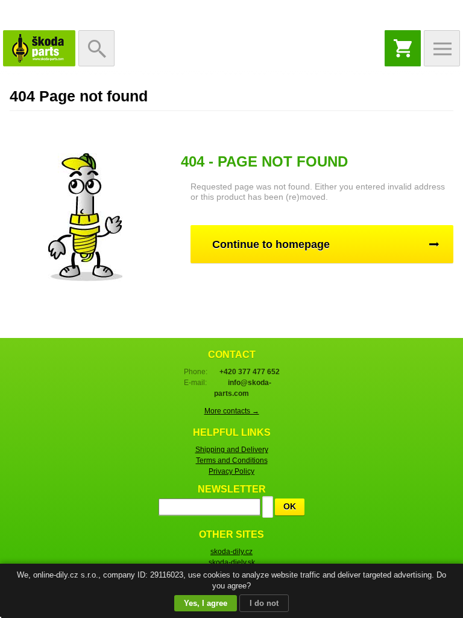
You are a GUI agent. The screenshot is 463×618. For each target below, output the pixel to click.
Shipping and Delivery (231, 449)
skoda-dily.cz (231, 551)
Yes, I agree (205, 603)
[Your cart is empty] (403, 48)
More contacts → (231, 411)
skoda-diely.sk (232, 562)
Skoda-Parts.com (39, 48)
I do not (264, 603)
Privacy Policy (231, 471)
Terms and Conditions (232, 460)
